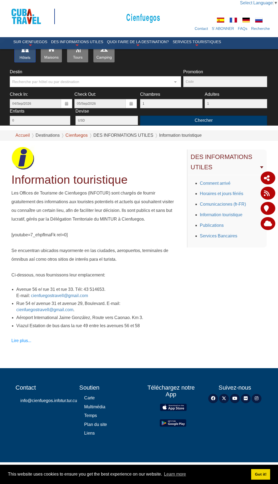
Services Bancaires (218, 236)
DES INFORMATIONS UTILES (77, 42)
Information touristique (221, 214)
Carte (89, 398)
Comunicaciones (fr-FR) (223, 204)
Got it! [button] (261, 474)
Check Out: (85, 94)
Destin (16, 71)
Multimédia (94, 407)
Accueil (22, 135)
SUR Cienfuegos (30, 42)
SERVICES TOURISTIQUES (197, 42)
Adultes (212, 94)
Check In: (19, 94)
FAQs (242, 28)
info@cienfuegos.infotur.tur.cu (45, 400)
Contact (201, 28)
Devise (82, 111)
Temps (90, 415)
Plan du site (95, 424)
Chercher (204, 120)
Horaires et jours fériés (221, 193)
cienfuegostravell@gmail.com (59, 295)
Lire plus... (21, 340)
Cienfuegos (143, 17)
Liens (89, 433)
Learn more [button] (175, 474)
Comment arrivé (215, 183)
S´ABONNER (223, 28)
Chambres (150, 94)
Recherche (260, 28)
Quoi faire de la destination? (138, 42)
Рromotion (193, 71)
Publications (212, 225)
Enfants (17, 111)
